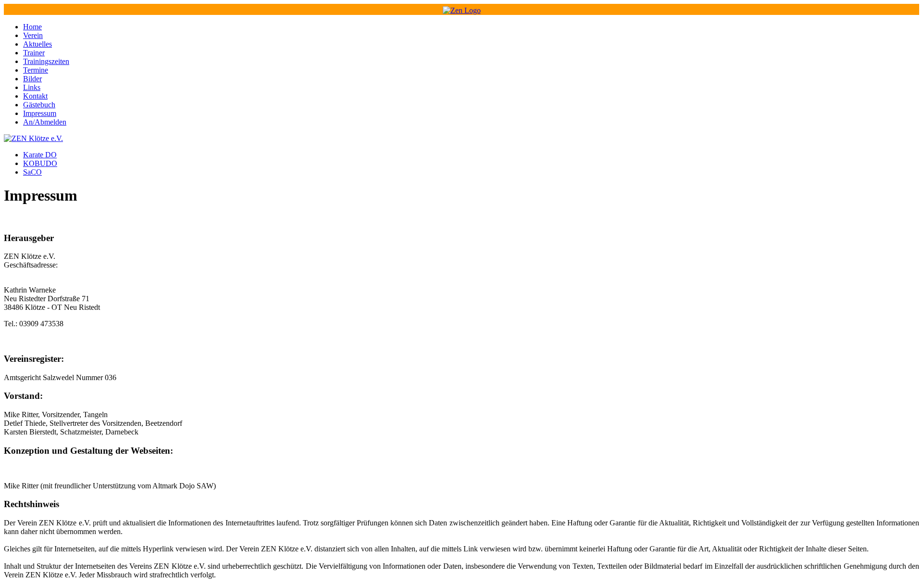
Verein (33, 35)
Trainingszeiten (46, 61)
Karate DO (40, 155)
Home (32, 27)
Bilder (32, 79)
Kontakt (35, 96)
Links (31, 87)
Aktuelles (37, 44)
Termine (35, 70)
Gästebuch (39, 105)
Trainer (34, 53)
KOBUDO (40, 163)
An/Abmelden (44, 122)
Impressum (39, 113)
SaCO (32, 172)
